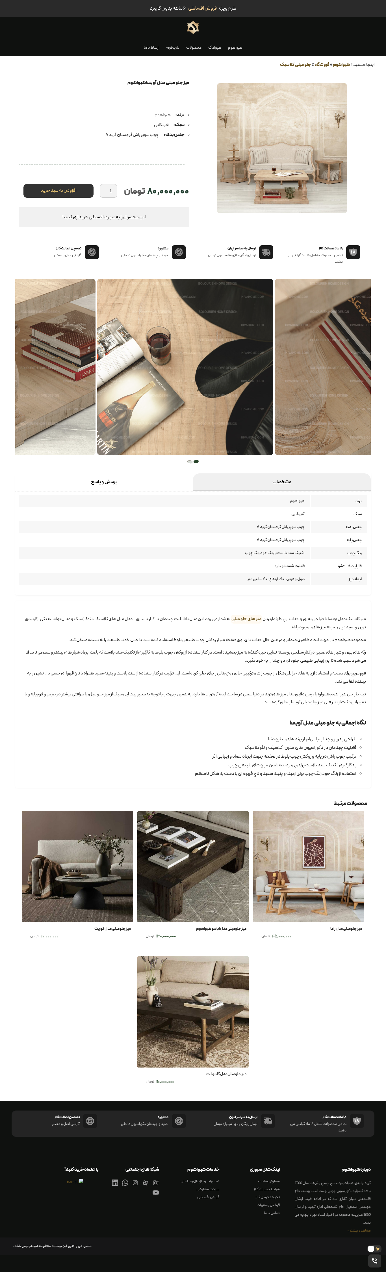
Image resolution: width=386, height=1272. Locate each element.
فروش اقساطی (208, 1197)
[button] (196, 461)
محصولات (193, 48)
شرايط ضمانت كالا (267, 1189)
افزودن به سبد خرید (58, 190)
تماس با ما (272, 1213)
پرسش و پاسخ (104, 482)
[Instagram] (135, 1186)
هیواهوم (235, 48)
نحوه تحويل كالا (267, 1197)
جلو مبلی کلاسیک (295, 64)
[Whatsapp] (125, 1186)
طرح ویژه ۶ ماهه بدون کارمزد (193, 8)
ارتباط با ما (151, 48)
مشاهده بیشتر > (359, 1231)
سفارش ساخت (269, 1181)
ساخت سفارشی (207, 1189)
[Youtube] (156, 1196)
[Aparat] (145, 1186)
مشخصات (281, 482)
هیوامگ (214, 48)
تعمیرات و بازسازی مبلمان (200, 1181)
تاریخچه (172, 48)
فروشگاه (322, 64)
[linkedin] (115, 1186)
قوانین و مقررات (268, 1205)
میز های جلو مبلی (246, 619)
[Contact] (156, 1186)
